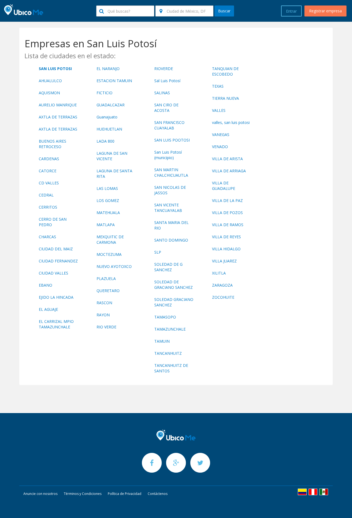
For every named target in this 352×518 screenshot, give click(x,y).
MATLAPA (106, 224)
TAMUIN (162, 341)
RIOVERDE (163, 68)
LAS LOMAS (107, 188)
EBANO (45, 285)
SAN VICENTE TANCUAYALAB (168, 207)
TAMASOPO (165, 317)
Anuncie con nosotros (40, 493)
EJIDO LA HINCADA (56, 297)
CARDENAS (49, 158)
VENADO (220, 146)
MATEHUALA (108, 212)
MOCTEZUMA (109, 254)
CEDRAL (46, 195)
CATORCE (47, 170)
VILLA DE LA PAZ (227, 200)
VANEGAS (220, 134)
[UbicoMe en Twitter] (200, 462)
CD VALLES (49, 182)
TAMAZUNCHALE (170, 329)
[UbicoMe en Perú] (313, 492)
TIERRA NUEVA (225, 98)
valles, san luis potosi (231, 122)
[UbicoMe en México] (323, 492)
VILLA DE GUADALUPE (223, 185)
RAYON (103, 314)
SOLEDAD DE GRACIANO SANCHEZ (173, 284)
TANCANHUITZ (168, 353)
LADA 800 (105, 141)
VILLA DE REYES (226, 236)
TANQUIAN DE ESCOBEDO (225, 71)
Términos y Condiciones (82, 493)
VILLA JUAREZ (224, 261)
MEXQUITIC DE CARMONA (110, 239)
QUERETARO (108, 290)
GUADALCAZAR (111, 104)
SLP (157, 252)
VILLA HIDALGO (226, 248)
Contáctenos (157, 493)
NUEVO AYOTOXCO (114, 266)
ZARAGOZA (222, 285)
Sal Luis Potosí (167, 80)
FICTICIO (104, 92)
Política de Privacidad (124, 493)
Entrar (291, 11)
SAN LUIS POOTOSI (172, 140)
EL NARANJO (108, 68)
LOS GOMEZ (108, 200)
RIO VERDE (106, 326)
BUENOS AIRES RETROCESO (52, 143)
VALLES (219, 110)
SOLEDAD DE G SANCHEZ (168, 267)
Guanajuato (107, 117)
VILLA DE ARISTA (227, 158)
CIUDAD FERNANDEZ (58, 261)
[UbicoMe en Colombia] (302, 492)
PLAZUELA (106, 278)
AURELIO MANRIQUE (58, 104)
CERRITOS (48, 207)
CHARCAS (47, 236)
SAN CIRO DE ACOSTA (166, 107)
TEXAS (218, 86)
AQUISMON (49, 92)
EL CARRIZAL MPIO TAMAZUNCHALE (56, 324)
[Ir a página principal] (176, 435)
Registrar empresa (325, 10)
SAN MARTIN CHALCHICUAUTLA (171, 172)
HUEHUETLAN (109, 129)
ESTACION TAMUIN (114, 80)
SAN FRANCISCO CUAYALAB (169, 125)
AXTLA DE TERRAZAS (58, 117)
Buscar (224, 10)
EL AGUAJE (48, 309)
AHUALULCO (50, 80)
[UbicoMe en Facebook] (152, 462)
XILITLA (219, 273)
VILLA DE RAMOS (227, 224)
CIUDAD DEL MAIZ (56, 248)
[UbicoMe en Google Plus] (176, 462)
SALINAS (162, 92)
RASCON (104, 302)
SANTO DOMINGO (171, 240)
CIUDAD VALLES (53, 273)
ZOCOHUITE (223, 297)
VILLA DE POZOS (227, 212)
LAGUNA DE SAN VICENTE (112, 156)
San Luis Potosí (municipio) (168, 154)
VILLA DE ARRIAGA (229, 170)
